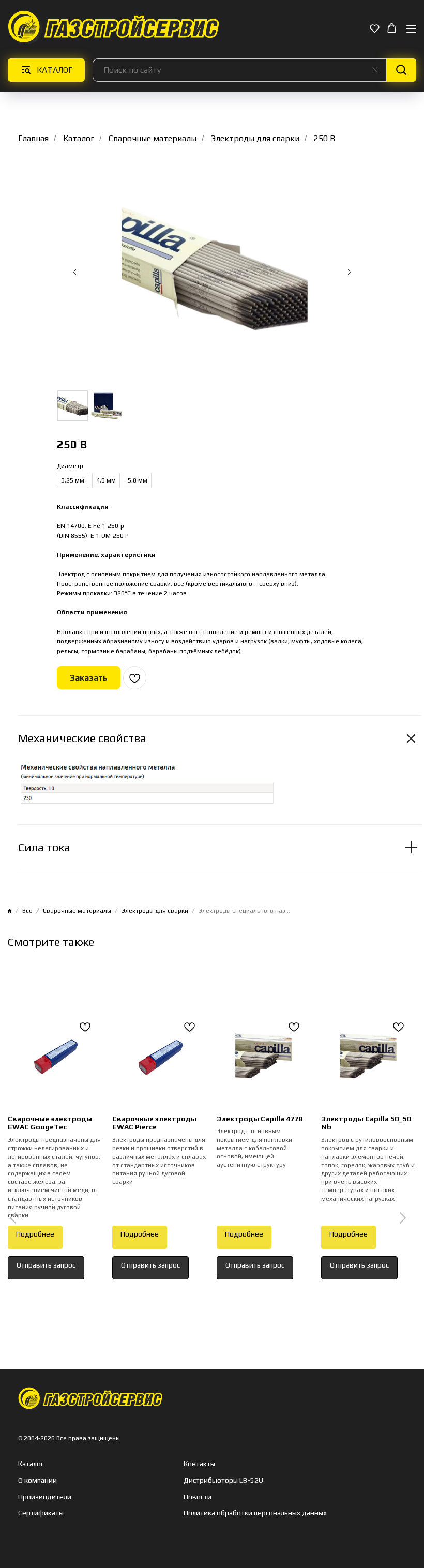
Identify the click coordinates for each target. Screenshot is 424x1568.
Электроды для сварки (255, 138)
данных (313, 1513)
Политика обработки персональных (242, 1513)
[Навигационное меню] (411, 29)
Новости (197, 1496)
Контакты (199, 1463)
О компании (37, 1480)
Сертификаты (41, 1513)
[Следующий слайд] (349, 272)
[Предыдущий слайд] (75, 272)
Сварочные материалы (152, 138)
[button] (375, 28)
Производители (44, 1496)
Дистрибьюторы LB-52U (223, 1480)
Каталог (78, 138)
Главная (33, 138)
